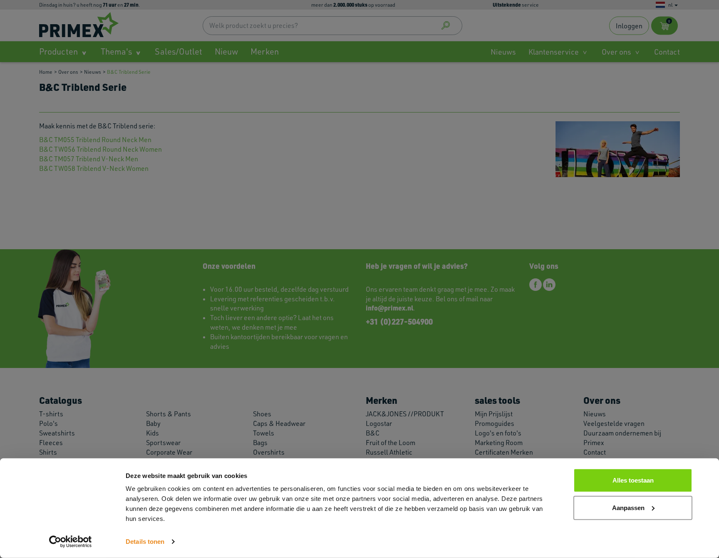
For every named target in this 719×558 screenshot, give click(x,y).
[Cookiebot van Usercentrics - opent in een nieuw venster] (70, 541)
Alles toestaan (633, 480)
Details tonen (145, 541)
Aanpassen (628, 507)
